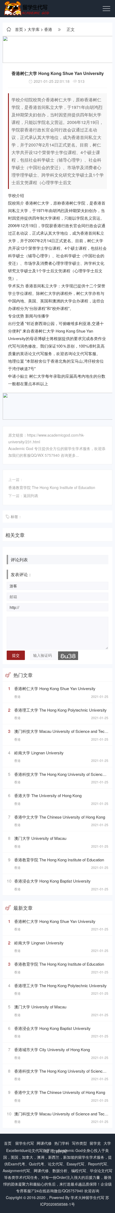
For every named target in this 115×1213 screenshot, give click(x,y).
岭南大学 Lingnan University (39, 752)
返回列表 (30, 495)
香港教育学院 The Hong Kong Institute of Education (51, 487)
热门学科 (61, 1143)
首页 (19, 29)
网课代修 (44, 1143)
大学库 (34, 29)
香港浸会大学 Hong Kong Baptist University (52, 881)
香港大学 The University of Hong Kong (48, 795)
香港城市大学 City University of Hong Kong (52, 1049)
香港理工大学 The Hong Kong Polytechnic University (60, 710)
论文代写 (35, 1150)
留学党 (95, 1143)
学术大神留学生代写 (87, 1197)
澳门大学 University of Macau (40, 838)
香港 (48, 29)
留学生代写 (24, 1143)
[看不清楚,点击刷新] (68, 655)
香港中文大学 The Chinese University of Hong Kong (59, 817)
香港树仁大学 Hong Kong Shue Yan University (54, 688)
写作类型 (79, 1143)
